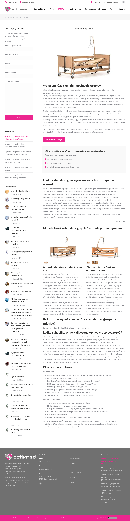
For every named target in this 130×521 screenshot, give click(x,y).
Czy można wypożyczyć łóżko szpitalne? (21, 218)
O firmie (72, 463)
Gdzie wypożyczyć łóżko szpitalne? (19, 263)
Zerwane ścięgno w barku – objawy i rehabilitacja (20, 375)
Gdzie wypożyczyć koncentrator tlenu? (17, 274)
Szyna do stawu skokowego (21, 291)
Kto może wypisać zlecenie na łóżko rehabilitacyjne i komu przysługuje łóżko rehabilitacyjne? (21, 327)
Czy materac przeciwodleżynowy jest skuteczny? (19, 230)
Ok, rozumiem (112, 518)
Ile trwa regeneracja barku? (20, 199)
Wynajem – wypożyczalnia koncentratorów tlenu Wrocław (15, 145)
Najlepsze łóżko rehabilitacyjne (22, 283)
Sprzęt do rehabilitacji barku (20, 191)
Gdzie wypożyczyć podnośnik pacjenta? (21, 253)
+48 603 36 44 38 (12, 2)
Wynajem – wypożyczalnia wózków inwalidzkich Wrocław (17, 160)
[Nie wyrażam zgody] (127, 518)
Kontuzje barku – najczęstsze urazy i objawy (21, 396)
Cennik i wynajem (76, 473)
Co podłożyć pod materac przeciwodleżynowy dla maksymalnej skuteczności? (21, 342)
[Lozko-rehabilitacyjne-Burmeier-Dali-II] (46, 262)
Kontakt (72, 482)
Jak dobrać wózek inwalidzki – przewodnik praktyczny (22, 364)
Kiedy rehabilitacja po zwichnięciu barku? (18, 208)
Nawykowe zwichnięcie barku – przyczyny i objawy (22, 385)
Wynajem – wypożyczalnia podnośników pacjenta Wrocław (16, 176)
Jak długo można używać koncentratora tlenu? (19, 300)
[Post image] (7, 192)
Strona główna (75, 459)
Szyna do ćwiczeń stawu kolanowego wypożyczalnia (20, 407)
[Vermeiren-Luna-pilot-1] (95, 262)
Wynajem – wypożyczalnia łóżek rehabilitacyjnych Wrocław (16, 137)
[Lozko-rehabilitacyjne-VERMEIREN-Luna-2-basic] (88, 262)
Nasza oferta (74, 468)
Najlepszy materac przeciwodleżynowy (18, 354)
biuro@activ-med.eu (28, 2)
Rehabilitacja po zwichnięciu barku (20, 431)
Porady (72, 477)
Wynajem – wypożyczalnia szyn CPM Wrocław (18, 168)
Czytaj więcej (120, 221)
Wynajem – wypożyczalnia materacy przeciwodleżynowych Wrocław (18, 153)
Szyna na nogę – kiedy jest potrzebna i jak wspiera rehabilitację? (20, 419)
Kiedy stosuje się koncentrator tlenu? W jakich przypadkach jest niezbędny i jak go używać (21, 312)
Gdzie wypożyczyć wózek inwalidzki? (20, 242)
